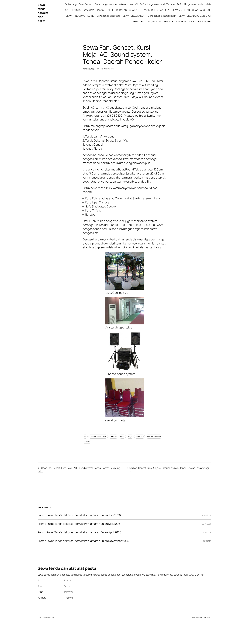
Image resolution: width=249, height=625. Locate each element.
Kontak (100, 9)
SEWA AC (134, 9)
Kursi (122, 436)
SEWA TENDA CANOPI (134, 15)
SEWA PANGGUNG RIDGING (80, 15)
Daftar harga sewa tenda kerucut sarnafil (116, 4)
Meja (130, 436)
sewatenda (109, 69)
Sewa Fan (140, 436)
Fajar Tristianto (97, 69)
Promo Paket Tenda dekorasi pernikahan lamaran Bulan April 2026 (80, 532)
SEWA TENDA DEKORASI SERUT (195, 15)
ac (85, 436)
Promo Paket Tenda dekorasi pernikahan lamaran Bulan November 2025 (83, 541)
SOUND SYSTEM (154, 436)
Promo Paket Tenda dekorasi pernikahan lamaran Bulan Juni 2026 (79, 515)
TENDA (87, 441)
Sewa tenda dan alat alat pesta (43, 13)
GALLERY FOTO (73, 9)
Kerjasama (89, 9)
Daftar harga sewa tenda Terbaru (157, 4)
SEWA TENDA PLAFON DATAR (179, 21)
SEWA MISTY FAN (181, 9)
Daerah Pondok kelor (98, 436)
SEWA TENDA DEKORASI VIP (146, 21)
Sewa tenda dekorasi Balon (162, 15)
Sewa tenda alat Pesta (108, 15)
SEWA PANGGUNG (201, 9)
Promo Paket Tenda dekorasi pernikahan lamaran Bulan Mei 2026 (79, 523)
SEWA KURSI (148, 9)
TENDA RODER (203, 21)
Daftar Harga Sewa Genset (78, 4)
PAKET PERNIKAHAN (116, 9)
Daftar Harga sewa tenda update (194, 4)
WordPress (207, 617)
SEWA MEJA (163, 9)
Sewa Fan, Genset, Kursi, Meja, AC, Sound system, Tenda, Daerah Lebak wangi (168, 467)
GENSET (113, 436)
